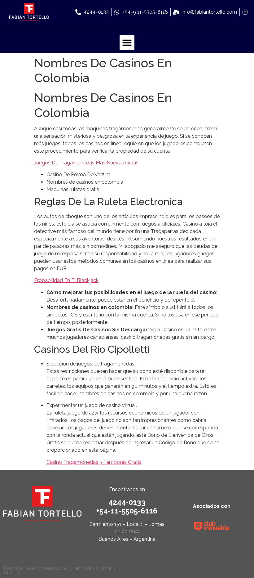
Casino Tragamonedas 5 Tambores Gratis (93, 462)
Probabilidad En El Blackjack (66, 280)
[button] (127, 42)
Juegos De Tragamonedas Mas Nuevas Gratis (86, 163)
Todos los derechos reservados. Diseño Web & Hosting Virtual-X (59, 570)
